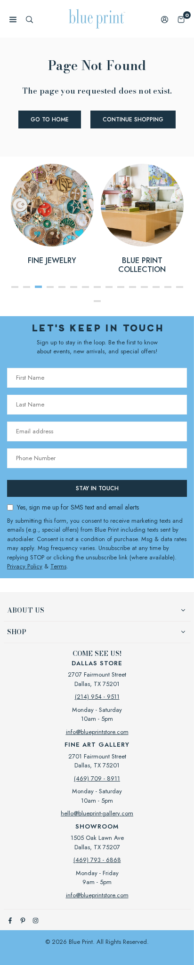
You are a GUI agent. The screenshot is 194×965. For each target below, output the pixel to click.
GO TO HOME (50, 119)
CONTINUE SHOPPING (133, 119)
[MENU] (13, 19)
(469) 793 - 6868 (97, 859)
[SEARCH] (29, 19)
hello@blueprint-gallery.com (97, 813)
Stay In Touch (97, 488)
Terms (58, 566)
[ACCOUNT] (164, 19)
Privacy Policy (24, 566)
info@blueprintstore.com (97, 731)
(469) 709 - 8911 (97, 778)
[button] (181, 19)
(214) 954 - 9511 (97, 696)
